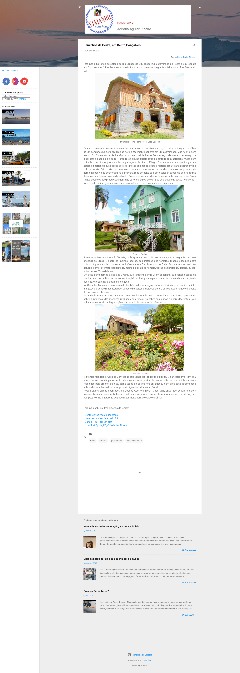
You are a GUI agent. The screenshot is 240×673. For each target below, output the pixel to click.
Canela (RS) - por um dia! (98, 421)
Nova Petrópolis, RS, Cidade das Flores (106, 425)
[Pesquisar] (200, 7)
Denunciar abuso (10, 70)
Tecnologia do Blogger (141, 655)
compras (103, 440)
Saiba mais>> (189, 550)
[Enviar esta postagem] (90, 435)
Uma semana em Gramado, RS (101, 418)
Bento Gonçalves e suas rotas (101, 414)
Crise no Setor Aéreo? (96, 591)
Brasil (92, 440)
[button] (194, 45)
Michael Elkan (147, 660)
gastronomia (116, 440)
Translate (23, 99)
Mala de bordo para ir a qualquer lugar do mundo (111, 558)
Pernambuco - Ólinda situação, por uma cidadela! (111, 526)
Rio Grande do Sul (134, 440)
